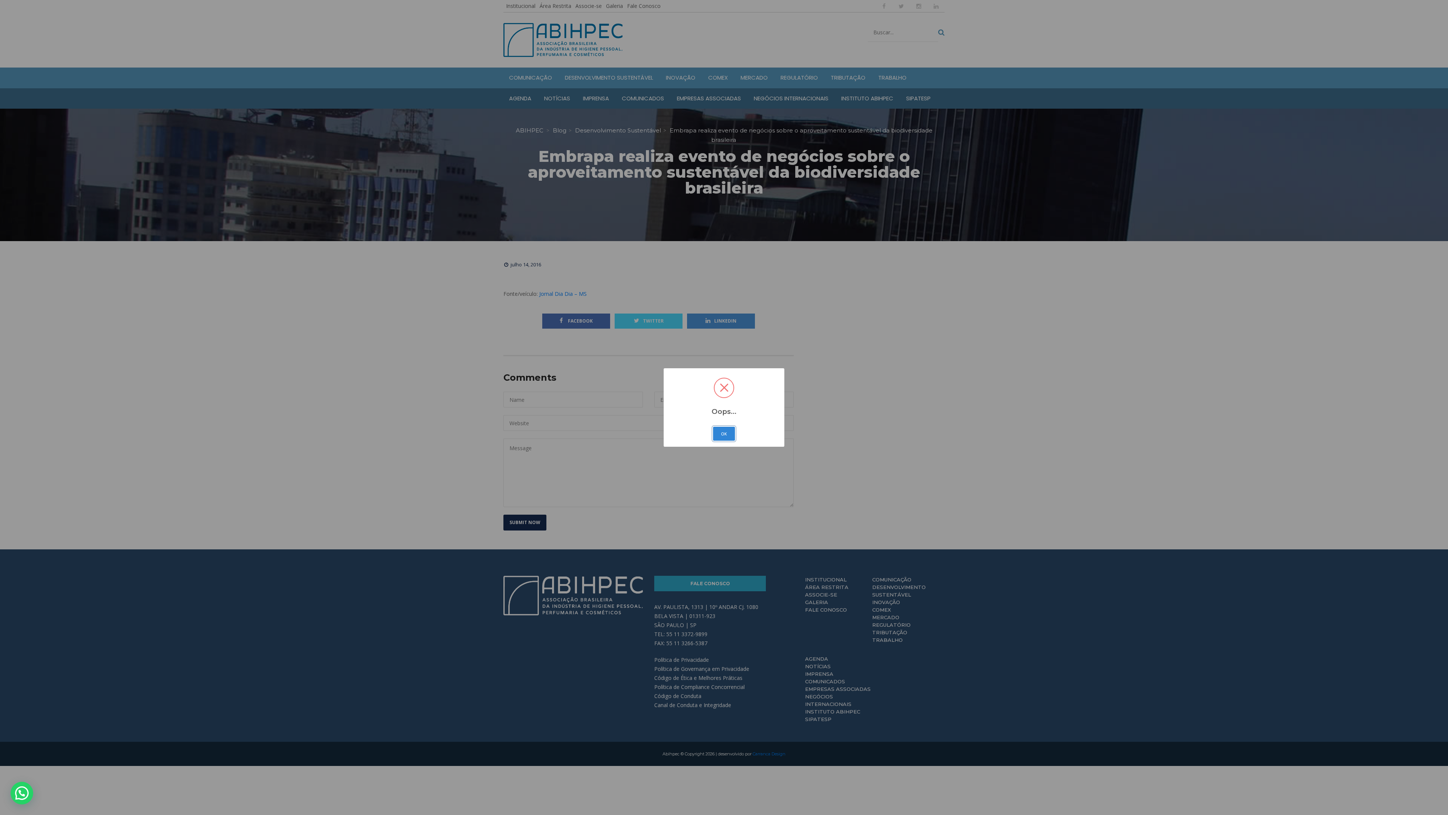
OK (724, 434)
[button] (22, 793)
